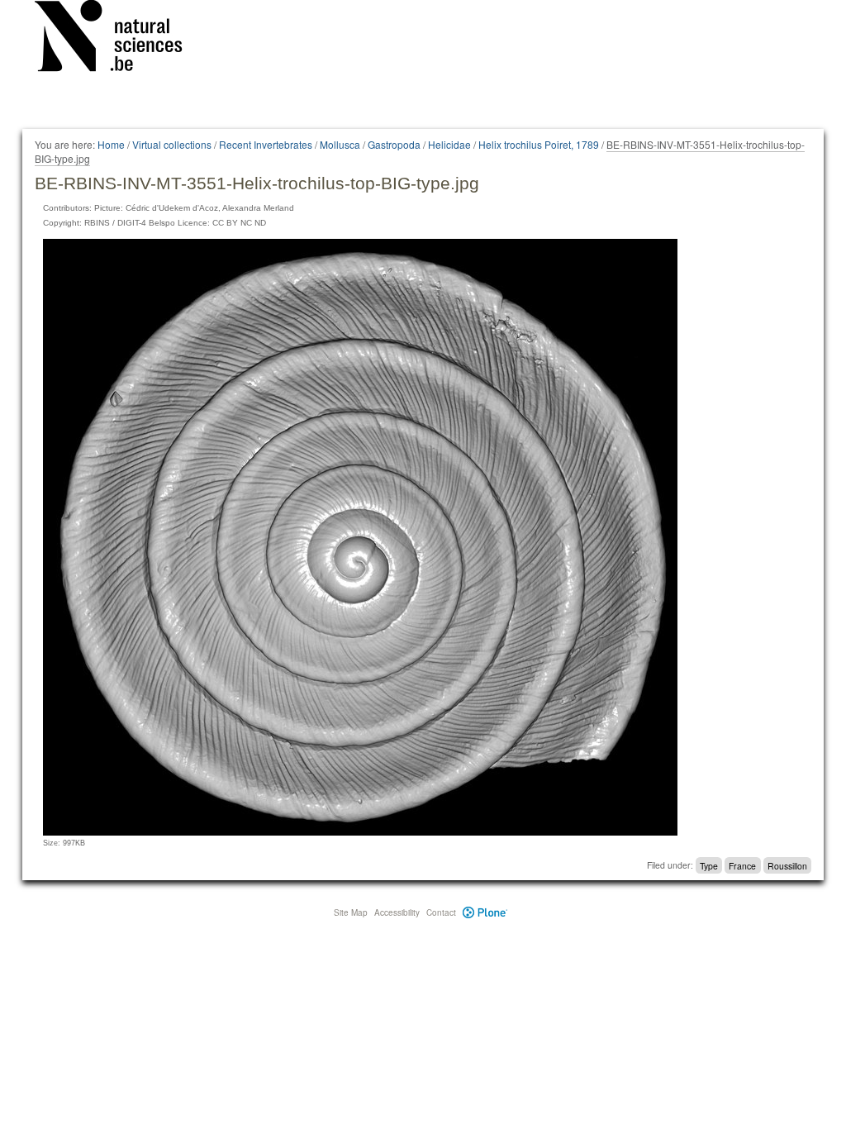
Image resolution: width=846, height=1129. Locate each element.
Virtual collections (172, 144)
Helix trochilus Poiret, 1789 (538, 144)
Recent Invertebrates (265, 144)
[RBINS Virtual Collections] (119, 39)
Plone (485, 912)
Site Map (351, 912)
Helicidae (449, 144)
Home (111, 144)
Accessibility (397, 912)
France (742, 865)
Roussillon (787, 865)
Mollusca (340, 144)
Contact (441, 912)
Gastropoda (394, 144)
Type (709, 865)
